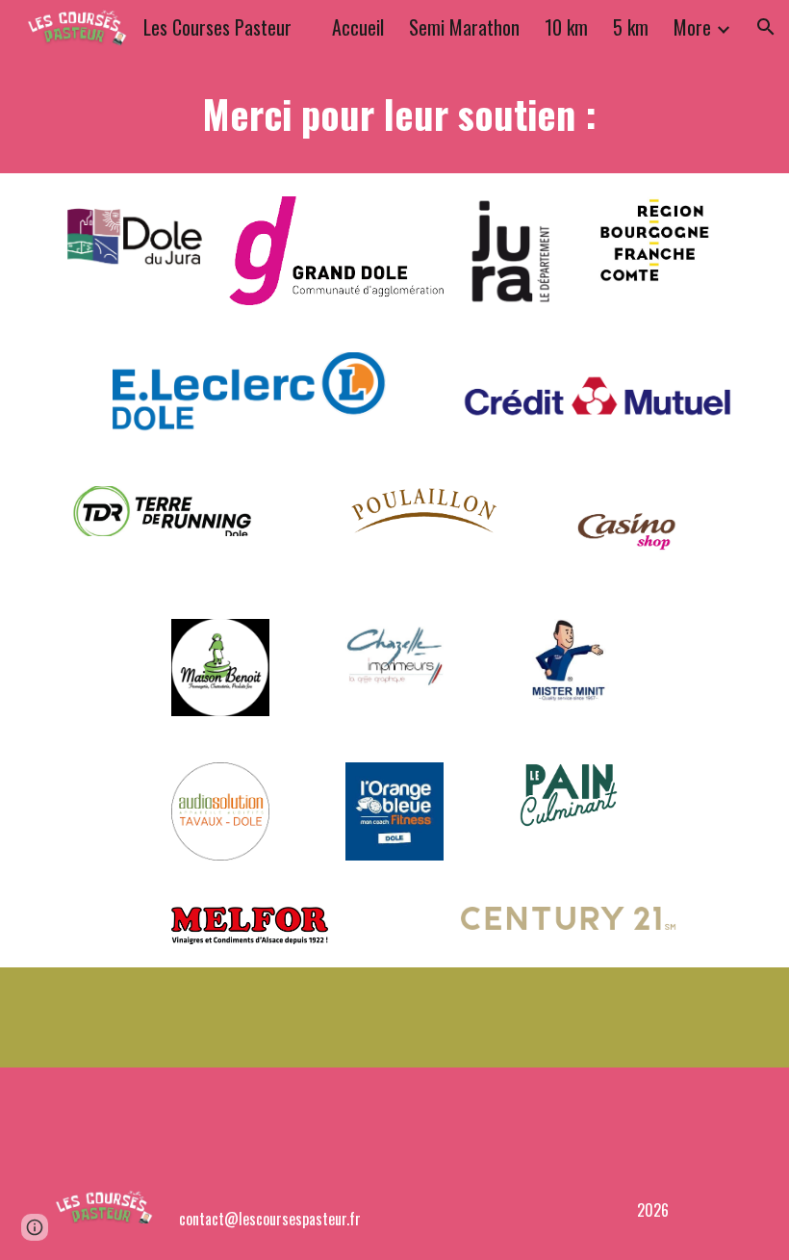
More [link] (692, 27)
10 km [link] (566, 27)
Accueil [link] (358, 27)
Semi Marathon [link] (464, 27)
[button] (766, 27)
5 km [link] (631, 27)
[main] (394, 113)
